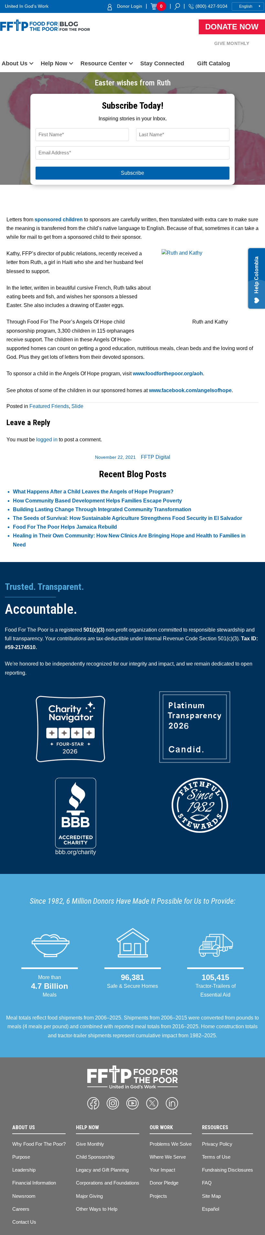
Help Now (54, 63)
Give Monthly (231, 43)
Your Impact (162, 1170)
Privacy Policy (217, 1144)
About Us (14, 63)
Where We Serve (168, 1157)
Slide (77, 406)
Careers (20, 1209)
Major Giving (89, 1196)
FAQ (207, 1182)
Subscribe (132, 173)
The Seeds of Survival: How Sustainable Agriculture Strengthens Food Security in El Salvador (127, 518)
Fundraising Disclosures (227, 1170)
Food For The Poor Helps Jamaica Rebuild (65, 527)
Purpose (21, 1157)
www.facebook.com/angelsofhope (190, 390)
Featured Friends (49, 406)
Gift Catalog (213, 63)
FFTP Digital (155, 457)
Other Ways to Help (96, 1209)
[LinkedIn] (172, 1103)
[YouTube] (132, 1103)
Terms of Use (216, 1157)
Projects (158, 1196)
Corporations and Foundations (107, 1182)
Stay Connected (162, 63)
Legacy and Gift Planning (102, 1170)
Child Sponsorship (95, 1157)
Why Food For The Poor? (39, 1144)
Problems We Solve (171, 1144)
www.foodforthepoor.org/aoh (168, 373)
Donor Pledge (164, 1182)
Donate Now (232, 26)
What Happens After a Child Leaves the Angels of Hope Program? (93, 491)
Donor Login (129, 6)
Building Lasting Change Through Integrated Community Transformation (102, 509)
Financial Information (34, 1182)
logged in (47, 439)
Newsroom (24, 1196)
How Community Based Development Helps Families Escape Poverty (97, 500)
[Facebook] (93, 1103)
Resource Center (103, 63)
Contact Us (24, 1222)
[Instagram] (113, 1103)
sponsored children (59, 219)
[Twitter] (152, 1103)
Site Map (211, 1196)
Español (210, 1209)
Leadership (24, 1170)
